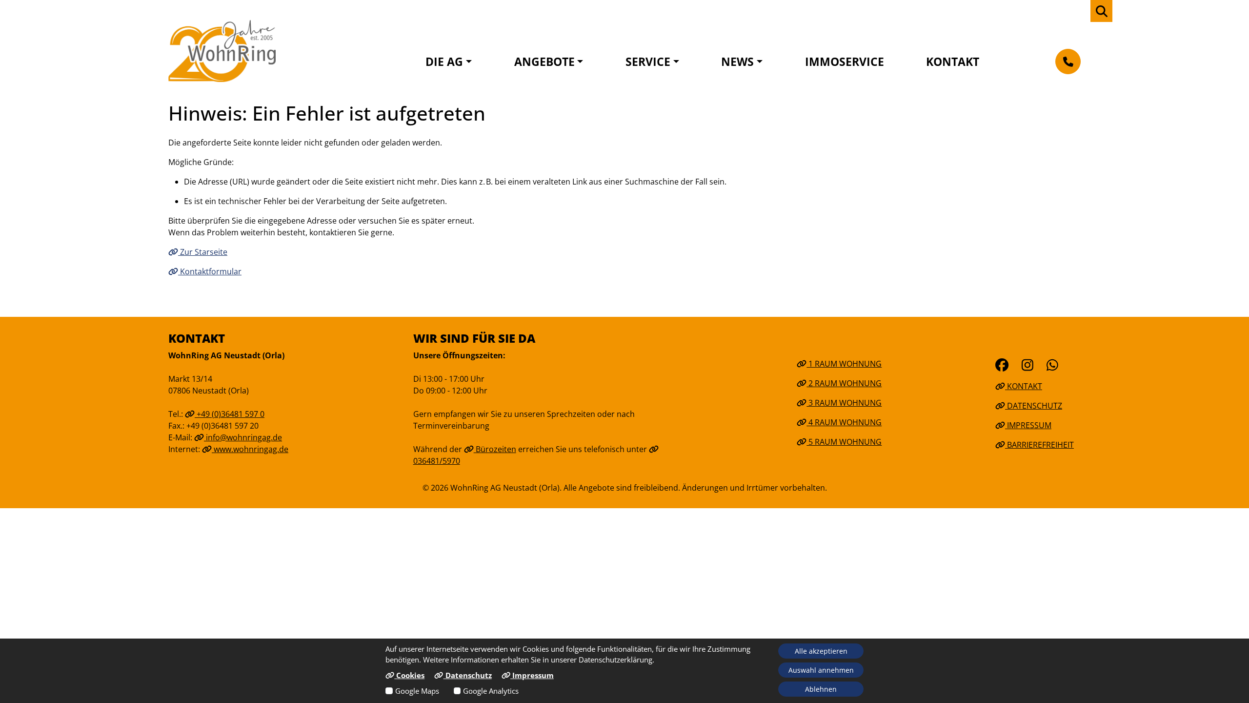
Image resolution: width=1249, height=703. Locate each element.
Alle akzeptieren (821, 651)
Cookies (409, 675)
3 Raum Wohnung (844, 402)
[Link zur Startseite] (222, 51)
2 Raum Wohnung (844, 383)
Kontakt (952, 61)
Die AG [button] (444, 61)
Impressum (1028, 425)
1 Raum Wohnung (844, 363)
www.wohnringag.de (250, 449)
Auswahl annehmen (821, 670)
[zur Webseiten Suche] (1101, 11)
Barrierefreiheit (1039, 444)
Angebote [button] (544, 61)
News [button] (737, 61)
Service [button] (647, 61)
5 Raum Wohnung (844, 441)
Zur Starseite (202, 252)
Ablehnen (821, 689)
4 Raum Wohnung (844, 422)
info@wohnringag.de (243, 437)
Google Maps (417, 691)
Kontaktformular (210, 271)
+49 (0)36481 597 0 (229, 414)
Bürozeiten (495, 449)
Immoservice (844, 61)
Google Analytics (491, 691)
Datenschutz (1033, 405)
